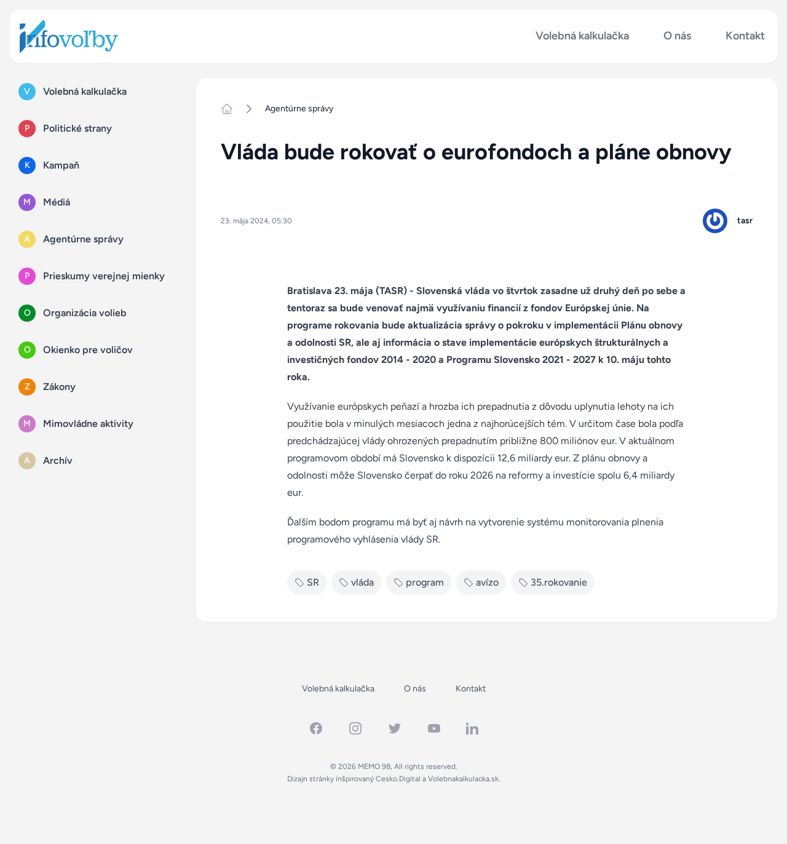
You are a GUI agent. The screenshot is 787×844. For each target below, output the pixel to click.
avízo (487, 582)
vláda (362, 582)
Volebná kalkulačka (582, 36)
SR (313, 582)
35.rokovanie (559, 582)
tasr (745, 220)
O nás (677, 36)
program (425, 582)
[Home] (232, 109)
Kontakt (745, 36)
